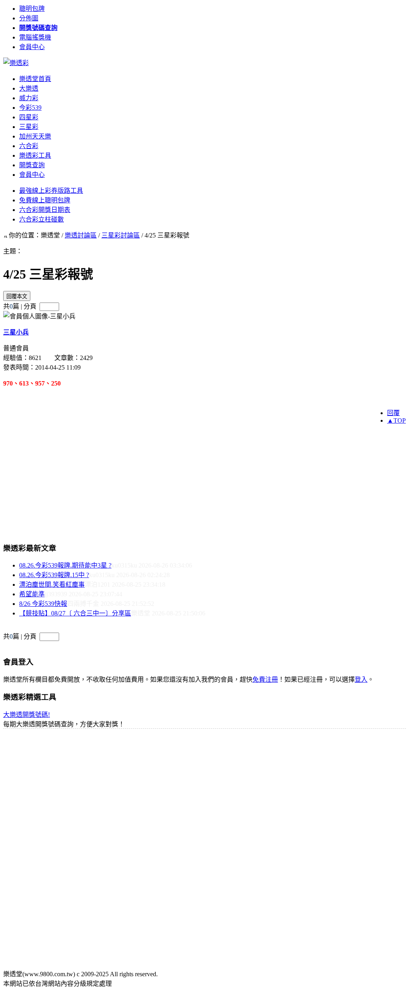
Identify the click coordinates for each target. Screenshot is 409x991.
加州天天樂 (35, 136)
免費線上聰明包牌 (44, 200)
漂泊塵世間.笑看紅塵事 (52, 584)
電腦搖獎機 (35, 37)
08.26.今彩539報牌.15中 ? (54, 575)
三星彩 (28, 126)
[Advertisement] (187, 464)
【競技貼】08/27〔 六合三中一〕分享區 (75, 613)
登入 (361, 679)
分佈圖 (28, 18)
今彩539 (30, 107)
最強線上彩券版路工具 (51, 190)
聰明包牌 (32, 8)
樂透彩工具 (35, 155)
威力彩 (28, 98)
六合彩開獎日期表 (44, 209)
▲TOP (396, 420)
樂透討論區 (81, 235)
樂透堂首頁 (35, 78)
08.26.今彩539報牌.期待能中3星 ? (65, 565)
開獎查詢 (32, 165)
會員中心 (32, 47)
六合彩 (28, 145)
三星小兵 (16, 332)
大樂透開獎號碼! (26, 714)
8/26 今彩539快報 (43, 603)
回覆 (393, 412)
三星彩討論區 (120, 235)
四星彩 (28, 117)
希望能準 (32, 594)
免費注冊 (265, 679)
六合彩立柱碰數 (41, 219)
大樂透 (28, 88)
